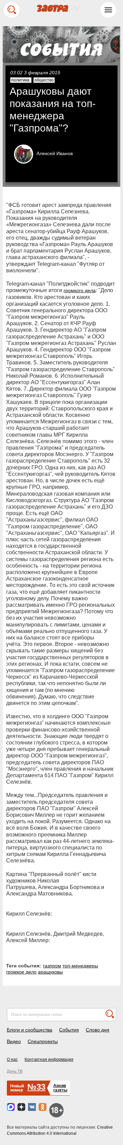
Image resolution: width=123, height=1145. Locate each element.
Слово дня (97, 1030)
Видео (14, 1041)
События (69, 1030)
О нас (12, 1059)
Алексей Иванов (55, 153)
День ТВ (15, 1071)
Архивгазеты (60, 1088)
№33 (36, 1086)
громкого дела (80, 290)
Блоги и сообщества (29, 1030)
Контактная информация (49, 1059)
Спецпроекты (43, 1041)
